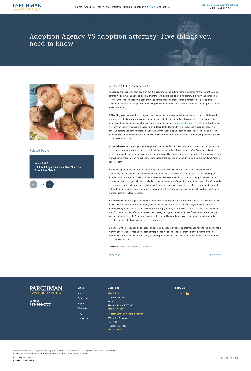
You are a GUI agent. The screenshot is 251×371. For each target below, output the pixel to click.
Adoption (147, 246)
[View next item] (50, 184)
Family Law (83, 298)
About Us (82, 293)
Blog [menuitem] (152, 7)
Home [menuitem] (78, 7)
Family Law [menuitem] (102, 7)
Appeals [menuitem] (127, 7)
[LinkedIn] (187, 293)
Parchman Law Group (131, 246)
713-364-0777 (220, 8)
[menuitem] (16, 360)
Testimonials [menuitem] (141, 7)
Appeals (81, 303)
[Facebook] (175, 293)
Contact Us (83, 318)
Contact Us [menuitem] (163, 7)
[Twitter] (181, 293)
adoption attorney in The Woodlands (192, 123)
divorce (189, 208)
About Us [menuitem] (89, 7)
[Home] (27, 7)
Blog (80, 313)
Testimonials (84, 308)
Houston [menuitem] (116, 7)
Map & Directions (116, 308)
